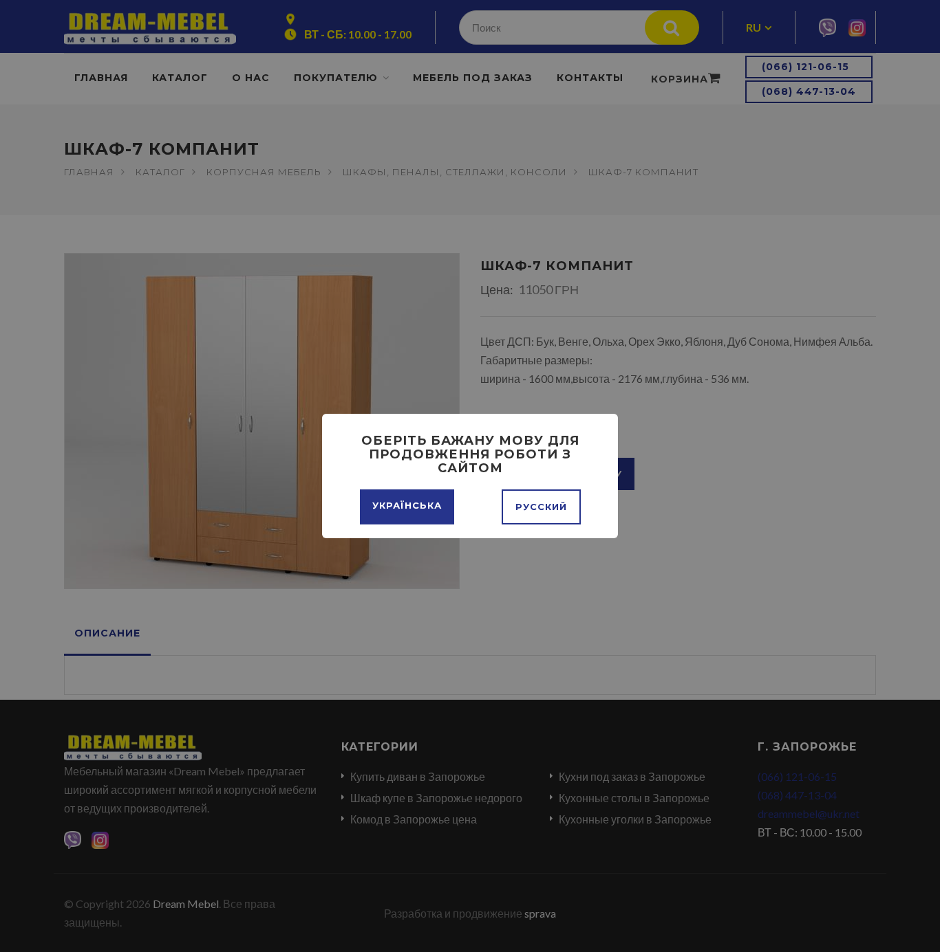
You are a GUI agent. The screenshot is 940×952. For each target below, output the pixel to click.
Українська (407, 505)
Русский (541, 506)
